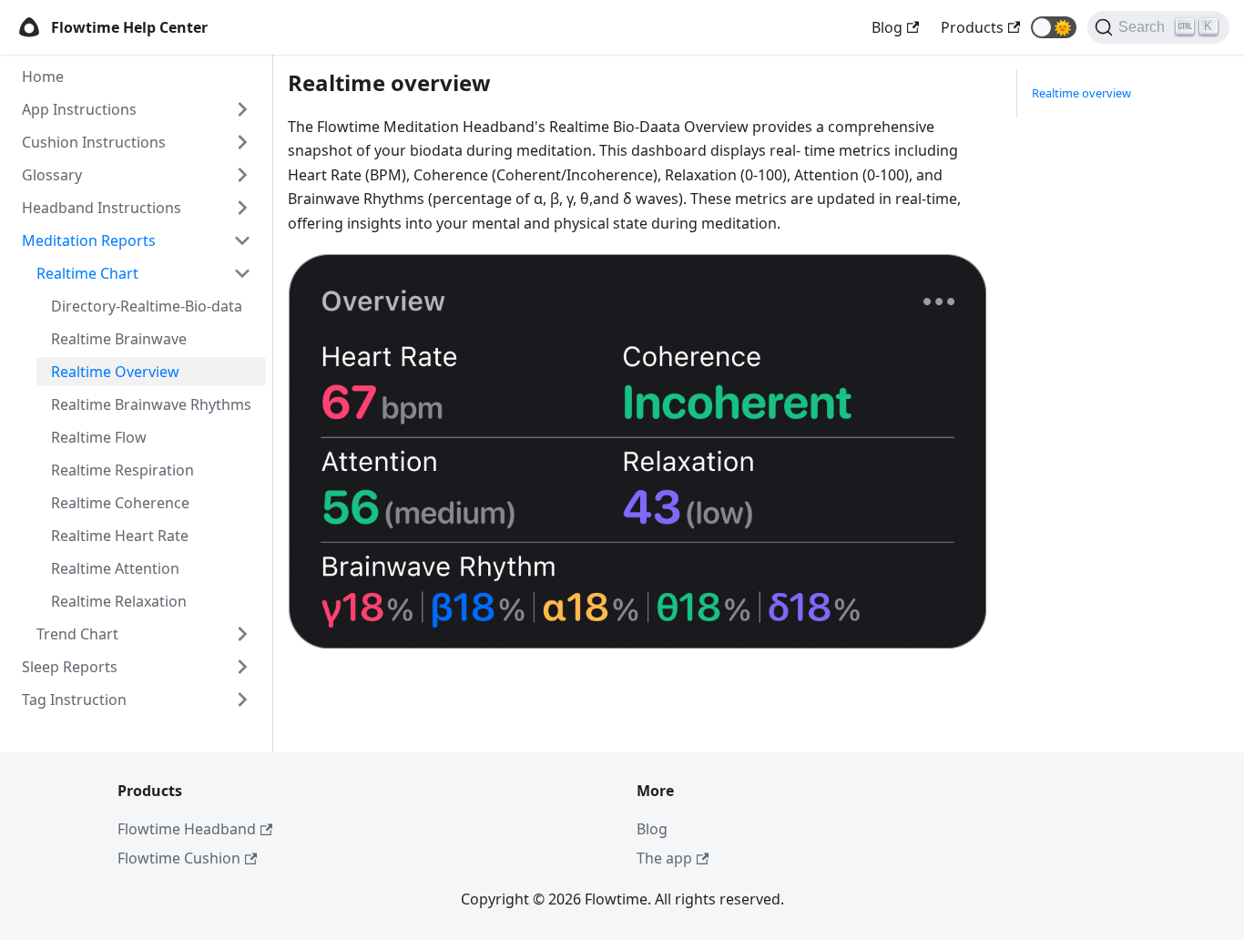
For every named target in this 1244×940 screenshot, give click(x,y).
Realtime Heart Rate (120, 536)
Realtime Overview (115, 372)
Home (43, 76)
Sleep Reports (69, 667)
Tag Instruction (74, 700)
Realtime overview (1081, 93)
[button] (1053, 27)
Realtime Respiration (122, 470)
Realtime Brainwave (119, 339)
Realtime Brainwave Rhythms (151, 404)
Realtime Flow (99, 437)
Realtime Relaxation (119, 601)
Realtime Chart (87, 273)
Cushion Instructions (94, 142)
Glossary (52, 175)
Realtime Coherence (120, 503)
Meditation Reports (89, 240)
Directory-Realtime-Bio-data (146, 306)
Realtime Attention (115, 568)
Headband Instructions (101, 208)
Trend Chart (77, 634)
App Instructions (79, 109)
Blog (652, 829)
